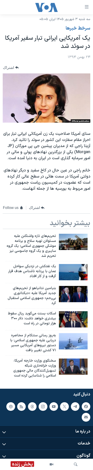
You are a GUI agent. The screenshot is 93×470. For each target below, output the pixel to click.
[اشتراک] (86, 417)
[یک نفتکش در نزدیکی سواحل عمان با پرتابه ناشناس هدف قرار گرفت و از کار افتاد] (73, 272)
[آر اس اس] (21, 406)
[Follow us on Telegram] (75, 406)
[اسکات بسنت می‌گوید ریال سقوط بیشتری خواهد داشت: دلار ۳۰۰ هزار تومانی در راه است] (73, 319)
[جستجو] (75, 464)
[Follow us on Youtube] (53, 406)
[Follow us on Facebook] (86, 406)
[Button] (11, 68)
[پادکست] (10, 406)
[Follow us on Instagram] (43, 406)
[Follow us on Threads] (32, 406)
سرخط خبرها (78, 28)
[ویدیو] (51, 464)
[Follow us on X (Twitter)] (64, 406)
